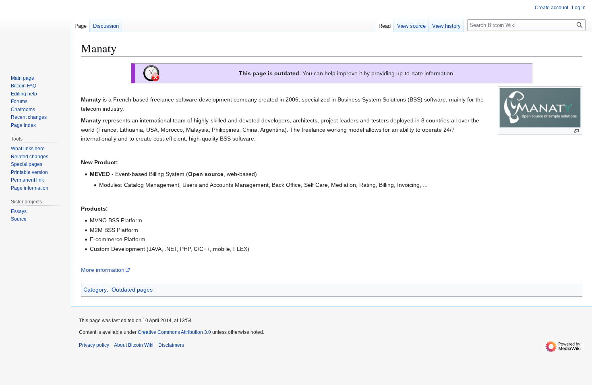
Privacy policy (94, 345)
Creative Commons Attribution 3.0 (174, 332)
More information (102, 270)
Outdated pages (132, 289)
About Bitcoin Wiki (133, 345)
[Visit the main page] (35, 32)
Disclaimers (171, 345)
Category (95, 289)
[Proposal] (151, 73)
